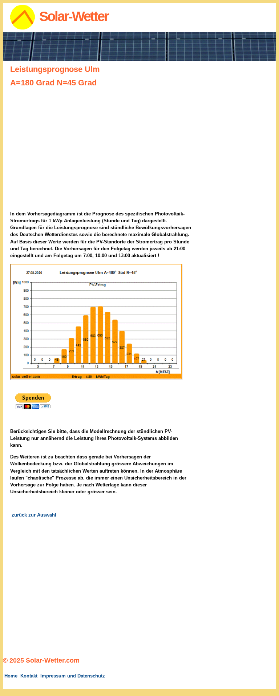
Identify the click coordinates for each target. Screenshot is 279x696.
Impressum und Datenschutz (72, 676)
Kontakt (28, 676)
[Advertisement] (243, 179)
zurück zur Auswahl (33, 515)
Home (10, 676)
